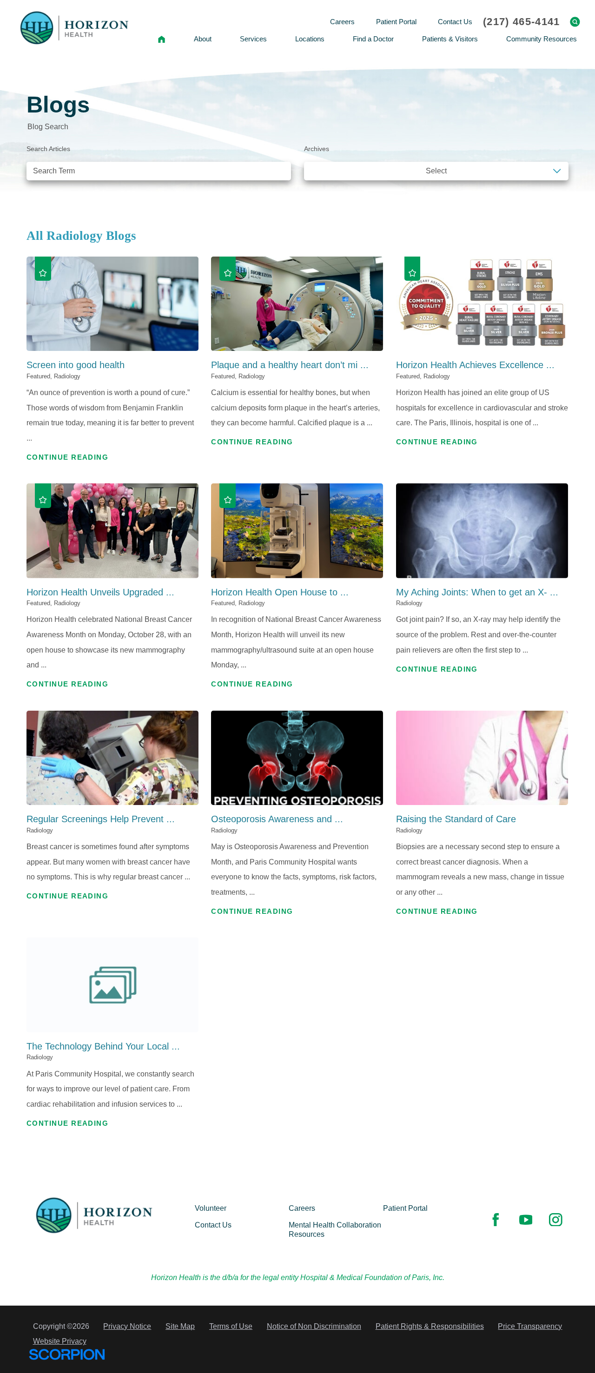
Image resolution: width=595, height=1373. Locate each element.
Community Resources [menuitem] (541, 39)
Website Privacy (59, 1341)
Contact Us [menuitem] (455, 22)
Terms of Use (230, 1326)
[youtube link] (525, 1219)
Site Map (180, 1326)
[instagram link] (555, 1219)
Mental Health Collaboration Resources (335, 1229)
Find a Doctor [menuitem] (373, 39)
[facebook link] (495, 1219)
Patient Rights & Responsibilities (430, 1326)
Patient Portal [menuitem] (396, 22)
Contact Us (213, 1225)
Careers (302, 1208)
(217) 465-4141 (521, 22)
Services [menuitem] (253, 39)
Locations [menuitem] (309, 39)
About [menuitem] (203, 39)
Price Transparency (530, 1326)
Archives (316, 148)
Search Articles (48, 148)
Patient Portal (405, 1208)
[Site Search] (575, 22)
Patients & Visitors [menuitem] (450, 39)
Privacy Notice (127, 1326)
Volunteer (210, 1208)
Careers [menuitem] (342, 22)
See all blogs (58, 194)
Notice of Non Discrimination (314, 1326)
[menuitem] (161, 39)
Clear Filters (537, 194)
